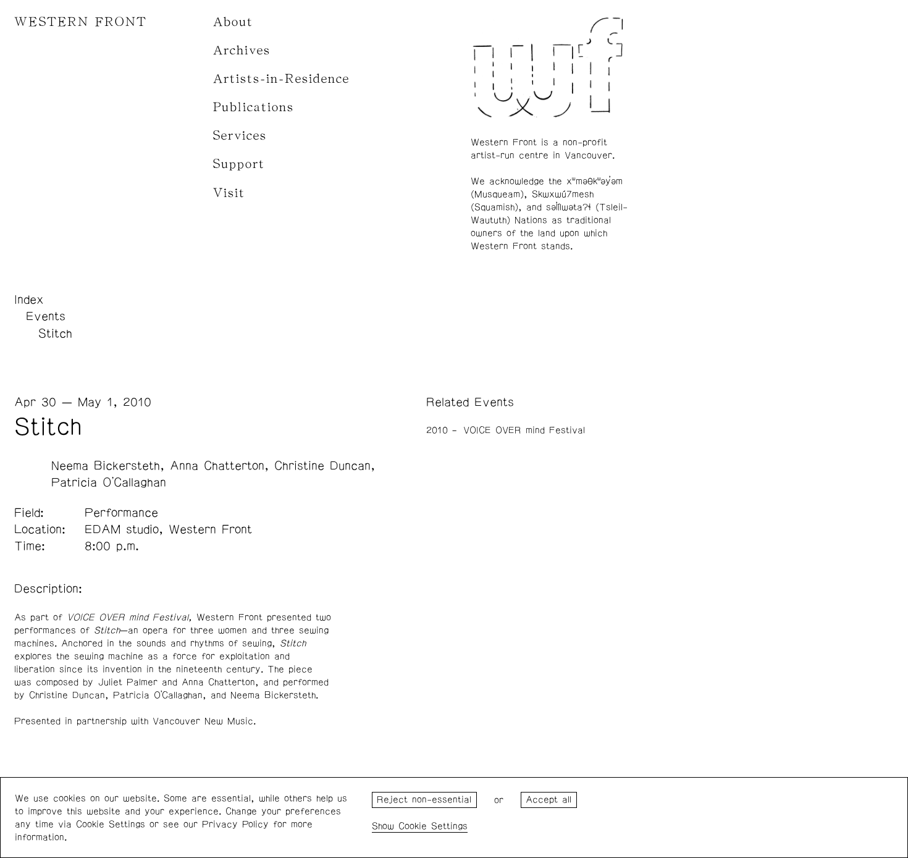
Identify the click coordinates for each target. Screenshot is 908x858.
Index (29, 299)
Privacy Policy (235, 824)
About (233, 21)
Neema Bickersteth (105, 466)
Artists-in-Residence (281, 78)
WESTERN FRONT (80, 21)
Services (240, 135)
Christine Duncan (322, 466)
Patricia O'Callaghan (108, 482)
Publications (253, 107)
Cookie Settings (433, 826)
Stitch (55, 333)
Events (45, 316)
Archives (242, 50)
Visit (229, 193)
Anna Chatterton (217, 466)
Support (239, 164)
